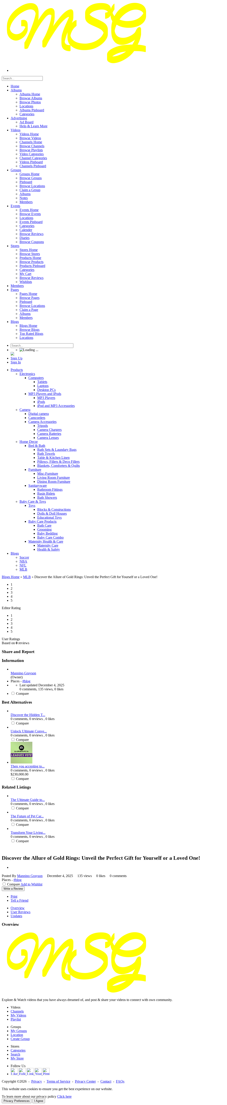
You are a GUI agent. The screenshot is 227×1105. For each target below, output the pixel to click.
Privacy (36, 1081)
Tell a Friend (19, 900)
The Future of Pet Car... (27, 816)
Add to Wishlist (31, 884)
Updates (16, 916)
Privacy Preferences (17, 1101)
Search (15, 1054)
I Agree (38, 1101)
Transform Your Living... (28, 832)
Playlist (16, 1019)
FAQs (120, 1081)
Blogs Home (11, 577)
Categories (18, 1050)
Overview (18, 908)
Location (17, 1035)
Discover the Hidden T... (28, 715)
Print (14, 896)
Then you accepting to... (28, 766)
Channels (17, 1011)
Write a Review (13, 888)
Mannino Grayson (23, 673)
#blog (26, 681)
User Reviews (20, 912)
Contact (105, 1081)
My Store (17, 1058)
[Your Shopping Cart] (12, 354)
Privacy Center (85, 1081)
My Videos (18, 1015)
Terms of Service (58, 1081)
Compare (22, 693)
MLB (27, 577)
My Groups (19, 1031)
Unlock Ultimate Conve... (29, 731)
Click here (64, 1096)
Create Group (20, 1039)
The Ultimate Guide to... (28, 800)
